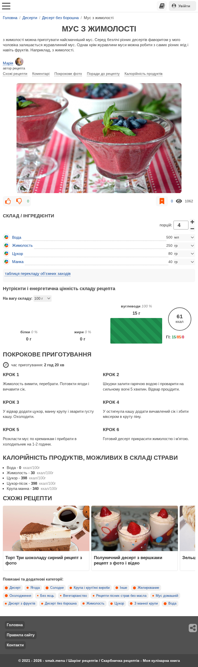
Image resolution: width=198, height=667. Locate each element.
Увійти (184, 6)
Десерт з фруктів (22, 603)
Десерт (15, 588)
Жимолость (95, 603)
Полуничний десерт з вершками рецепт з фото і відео (128, 560)
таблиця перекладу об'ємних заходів (38, 273)
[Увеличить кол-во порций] (192, 222)
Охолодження (20, 596)
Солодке (57, 588)
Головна (15, 625)
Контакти (15, 645)
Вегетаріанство (75, 596)
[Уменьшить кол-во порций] (192, 229)
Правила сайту (21, 635)
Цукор (119, 603)
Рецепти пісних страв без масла (121, 596)
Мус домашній (167, 596)
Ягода (35, 588)
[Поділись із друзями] (193, 628)
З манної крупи (146, 603)
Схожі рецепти (15, 74)
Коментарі (41, 74)
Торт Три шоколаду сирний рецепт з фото (43, 560)
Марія (8, 63)
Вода (172, 603)
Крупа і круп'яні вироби (92, 588)
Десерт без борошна (61, 603)
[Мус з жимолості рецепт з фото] (99, 138)
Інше (123, 588)
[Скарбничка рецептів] (162, 6)
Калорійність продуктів (143, 74)
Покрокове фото (68, 74)
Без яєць (47, 596)
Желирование (148, 588)
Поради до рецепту (103, 74)
